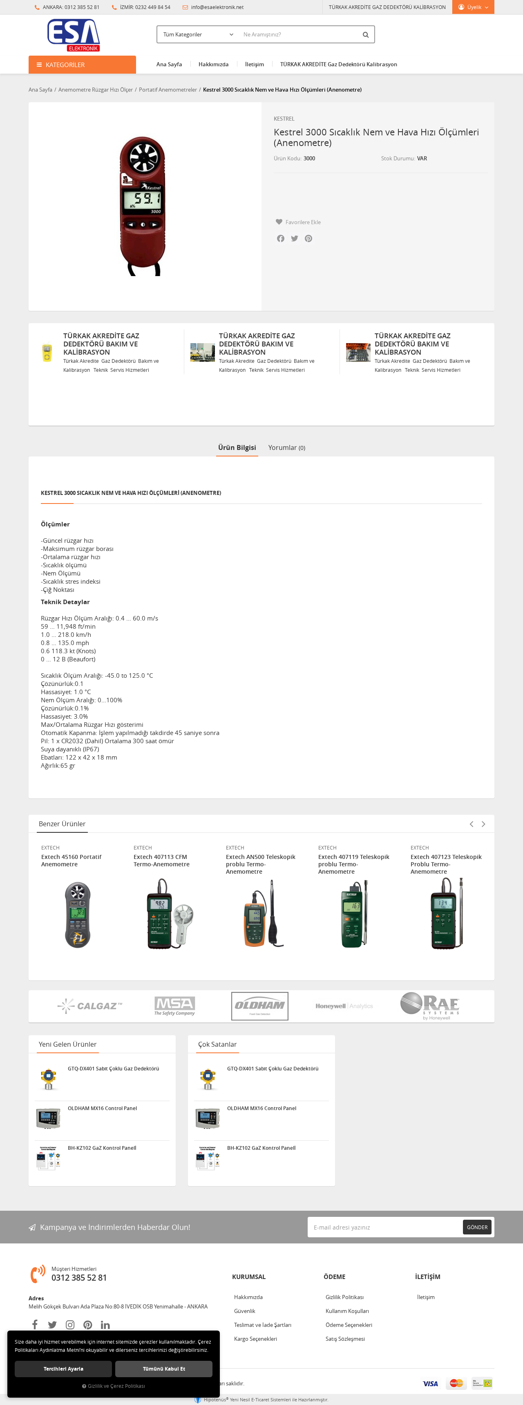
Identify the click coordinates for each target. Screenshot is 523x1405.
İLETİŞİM (427, 1276)
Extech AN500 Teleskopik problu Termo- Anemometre (260, 864)
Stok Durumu (397, 158)
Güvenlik (244, 1311)
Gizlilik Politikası (345, 1297)
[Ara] (367, 34)
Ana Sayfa (169, 64)
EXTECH (50, 847)
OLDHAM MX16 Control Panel (102, 1108)
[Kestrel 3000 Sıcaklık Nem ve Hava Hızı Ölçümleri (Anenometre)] (142, 204)
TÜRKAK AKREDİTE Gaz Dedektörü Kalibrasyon (338, 64)
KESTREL (284, 118)
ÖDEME (334, 1276)
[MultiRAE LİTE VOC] (431, 1006)
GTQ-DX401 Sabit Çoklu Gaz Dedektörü (113, 1069)
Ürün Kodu (287, 158)
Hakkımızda (214, 64)
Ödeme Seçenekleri (349, 1325)
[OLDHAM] (261, 1006)
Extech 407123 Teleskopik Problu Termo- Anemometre (446, 864)
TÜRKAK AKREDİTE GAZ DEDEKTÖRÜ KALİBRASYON (387, 7)
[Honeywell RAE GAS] (346, 1006)
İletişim (254, 64)
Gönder (477, 1227)
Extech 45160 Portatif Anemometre (71, 860)
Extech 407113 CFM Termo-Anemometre (162, 860)
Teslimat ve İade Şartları (262, 1325)
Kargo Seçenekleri (255, 1338)
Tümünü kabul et (164, 1368)
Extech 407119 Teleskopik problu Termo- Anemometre (353, 864)
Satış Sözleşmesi (345, 1338)
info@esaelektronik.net (217, 7)
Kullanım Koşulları (347, 1311)
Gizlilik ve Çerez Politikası (116, 1386)
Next (483, 824)
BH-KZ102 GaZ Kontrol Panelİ (102, 1148)
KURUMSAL (249, 1276)
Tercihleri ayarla (63, 1368)
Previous (471, 824)
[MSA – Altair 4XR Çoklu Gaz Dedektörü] (176, 1006)
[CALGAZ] (91, 1006)
